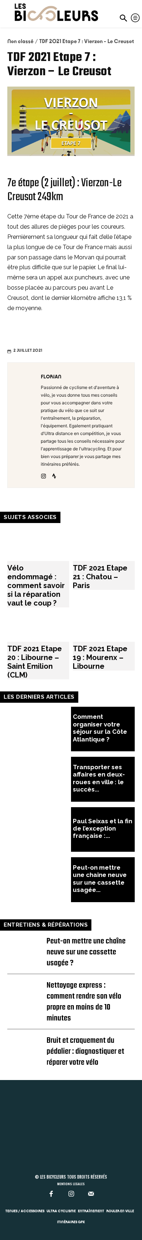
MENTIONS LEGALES (71, 1183)
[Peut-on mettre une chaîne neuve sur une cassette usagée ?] (39, 879)
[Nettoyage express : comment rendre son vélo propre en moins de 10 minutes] (26, 989)
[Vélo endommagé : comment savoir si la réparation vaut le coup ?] (38, 544)
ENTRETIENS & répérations (46, 925)
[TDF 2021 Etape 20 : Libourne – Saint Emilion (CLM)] (38, 624)
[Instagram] (43, 474)
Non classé (20, 41)
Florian (51, 376)
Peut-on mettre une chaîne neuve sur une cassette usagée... (100, 878)
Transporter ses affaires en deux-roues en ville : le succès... (99, 778)
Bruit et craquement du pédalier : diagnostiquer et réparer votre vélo (85, 1051)
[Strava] (54, 474)
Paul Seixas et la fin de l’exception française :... (102, 828)
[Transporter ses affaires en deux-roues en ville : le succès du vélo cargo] (39, 779)
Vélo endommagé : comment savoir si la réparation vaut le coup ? (36, 585)
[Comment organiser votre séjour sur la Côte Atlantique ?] (39, 729)
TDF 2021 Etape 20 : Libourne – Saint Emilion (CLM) (34, 661)
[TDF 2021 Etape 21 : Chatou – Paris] (104, 544)
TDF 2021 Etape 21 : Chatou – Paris (100, 577)
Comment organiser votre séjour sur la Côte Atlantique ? (100, 728)
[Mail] (91, 1194)
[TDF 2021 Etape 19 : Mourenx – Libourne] (104, 624)
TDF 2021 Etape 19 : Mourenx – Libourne (100, 657)
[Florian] (26, 425)
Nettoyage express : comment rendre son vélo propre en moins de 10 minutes (84, 1002)
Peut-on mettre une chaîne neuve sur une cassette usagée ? (86, 952)
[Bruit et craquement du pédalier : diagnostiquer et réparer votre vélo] (26, 1044)
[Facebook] (51, 1194)
